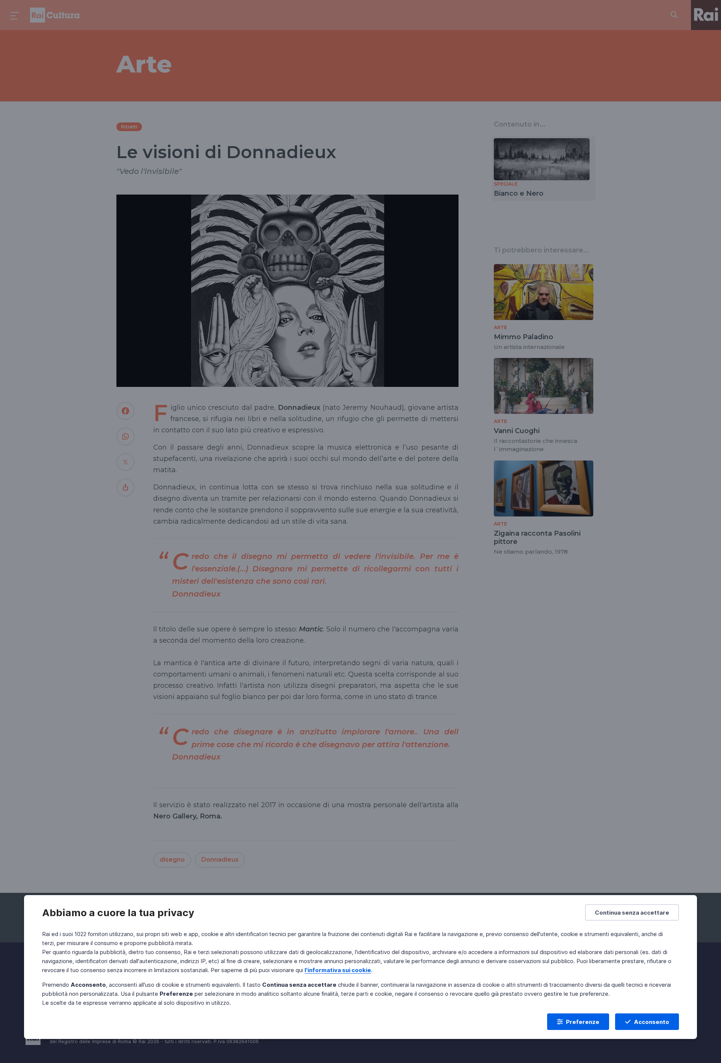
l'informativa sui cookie (338, 970)
